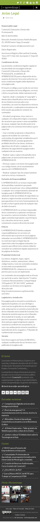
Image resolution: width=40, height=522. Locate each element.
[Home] (3, 18)
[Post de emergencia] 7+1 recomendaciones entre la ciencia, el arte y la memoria (19, 413)
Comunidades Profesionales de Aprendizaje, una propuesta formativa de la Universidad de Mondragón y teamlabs (19, 457)
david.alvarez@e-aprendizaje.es (16, 386)
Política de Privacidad (18, 508)
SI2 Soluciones (18, 517)
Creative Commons (20, 515)
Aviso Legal (9, 508)
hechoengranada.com (30, 517)
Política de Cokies (29, 508)
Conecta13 (16, 377)
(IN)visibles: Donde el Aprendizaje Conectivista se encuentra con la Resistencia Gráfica (19, 422)
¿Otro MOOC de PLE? (13, 470)
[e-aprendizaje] (11, 7)
